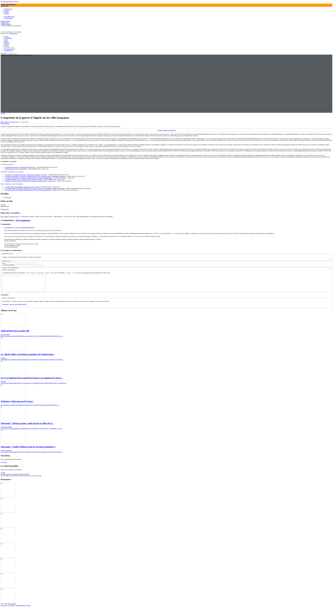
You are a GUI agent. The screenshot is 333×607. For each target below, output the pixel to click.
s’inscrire (11, 304)
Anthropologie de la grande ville (15, 331)
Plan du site (4, 605)
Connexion (5, 304)
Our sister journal (5, 21)
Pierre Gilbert (4, 122)
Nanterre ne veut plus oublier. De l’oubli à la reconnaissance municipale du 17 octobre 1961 (30, 181)
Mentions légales (20, 605)
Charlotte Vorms (14, 122)
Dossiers (3, 113)
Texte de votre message (8, 270)
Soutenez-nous (13, 33)
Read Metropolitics (9, 47)
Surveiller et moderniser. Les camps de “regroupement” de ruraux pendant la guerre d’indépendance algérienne (35, 176)
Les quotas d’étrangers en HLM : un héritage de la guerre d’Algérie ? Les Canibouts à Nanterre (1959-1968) (35, 188)
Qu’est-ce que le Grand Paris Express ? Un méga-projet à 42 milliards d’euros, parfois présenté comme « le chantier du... (34, 383)
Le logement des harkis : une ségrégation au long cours (20, 167)
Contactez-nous (8, 50)
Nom (3, 263)
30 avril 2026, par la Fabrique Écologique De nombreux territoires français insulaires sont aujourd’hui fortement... (32, 452)
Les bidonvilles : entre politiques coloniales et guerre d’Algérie (22, 187)
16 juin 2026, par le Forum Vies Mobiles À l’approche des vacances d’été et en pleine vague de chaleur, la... (30, 405)
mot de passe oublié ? (21, 304)
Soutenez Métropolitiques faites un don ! (9, 5)
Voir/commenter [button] (23, 220)
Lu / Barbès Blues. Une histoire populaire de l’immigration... (28, 354)
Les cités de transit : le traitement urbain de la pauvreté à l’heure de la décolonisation (28, 190)
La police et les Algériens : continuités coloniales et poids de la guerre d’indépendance (28, 178)
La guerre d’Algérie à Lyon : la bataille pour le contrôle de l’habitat (23, 179)
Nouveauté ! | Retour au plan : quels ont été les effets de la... (27, 423)
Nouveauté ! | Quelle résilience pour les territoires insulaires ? (28, 447)
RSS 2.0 (28, 605)
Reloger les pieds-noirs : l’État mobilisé (16, 169)
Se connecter (11, 605)
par (19, 227)
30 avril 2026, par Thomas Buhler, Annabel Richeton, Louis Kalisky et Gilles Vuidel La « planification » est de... (32, 428)
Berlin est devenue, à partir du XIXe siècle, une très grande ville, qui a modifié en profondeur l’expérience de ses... (32, 336)
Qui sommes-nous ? (9, 49)
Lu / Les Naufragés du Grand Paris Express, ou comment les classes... (31, 378)
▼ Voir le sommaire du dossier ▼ (166, 130)
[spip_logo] (7, 197)
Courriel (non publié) (8, 265)
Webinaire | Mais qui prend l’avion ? (17, 401)
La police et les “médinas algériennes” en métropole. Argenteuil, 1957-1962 (26, 174)
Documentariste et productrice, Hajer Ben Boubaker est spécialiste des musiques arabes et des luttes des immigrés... (32, 359)
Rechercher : (4, 53)
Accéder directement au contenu (9, 1)
